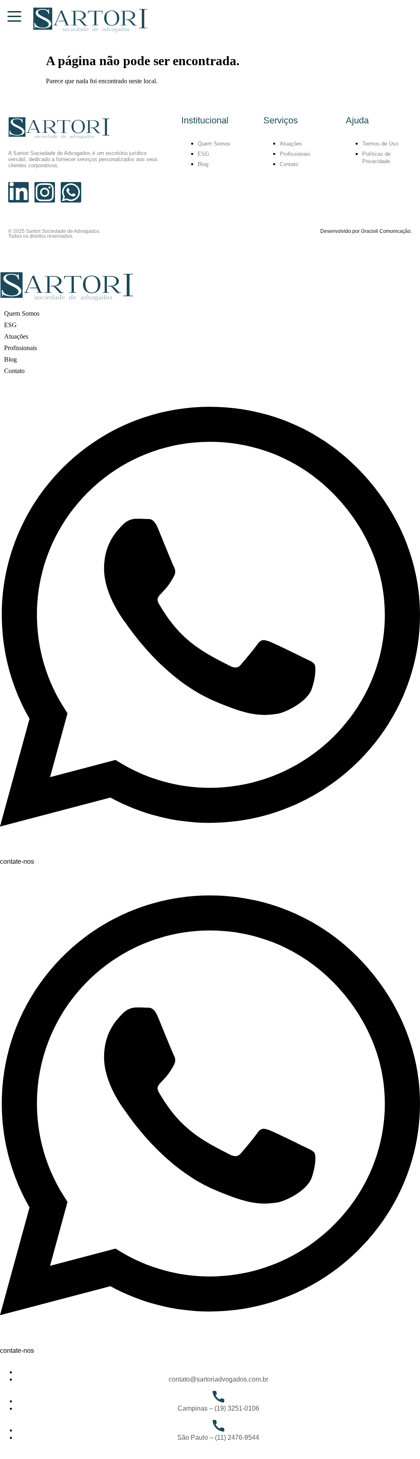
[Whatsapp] (71, 192)
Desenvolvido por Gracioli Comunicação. (366, 231)
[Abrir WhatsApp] (399, 1438)
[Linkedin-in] (18, 192)
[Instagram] (44, 192)
